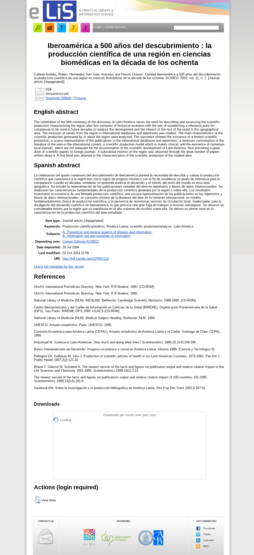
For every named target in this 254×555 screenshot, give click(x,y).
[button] (37, 500)
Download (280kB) (59, 98)
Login (97, 27)
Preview (80, 98)
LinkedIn (208, 540)
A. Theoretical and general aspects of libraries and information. (108, 232)
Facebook (209, 528)
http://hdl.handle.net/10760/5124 (86, 259)
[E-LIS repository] (71, 21)
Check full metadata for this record (59, 266)
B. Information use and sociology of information (96, 236)
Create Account (115, 27)
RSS (206, 546)
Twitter (207, 534)
